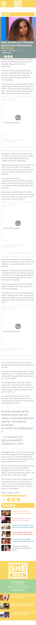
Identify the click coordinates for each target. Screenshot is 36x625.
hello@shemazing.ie (18, 590)
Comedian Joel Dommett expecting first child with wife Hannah (21, 548)
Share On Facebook (5, 56)
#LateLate (7, 424)
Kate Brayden (7, 53)
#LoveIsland (19, 421)
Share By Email (11, 56)
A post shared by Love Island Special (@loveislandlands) (19, 252)
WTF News (12, 50)
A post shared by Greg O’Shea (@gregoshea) (16, 356)
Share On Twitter (8, 56)
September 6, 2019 (12, 443)
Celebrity (4, 50)
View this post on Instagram (11, 122)
